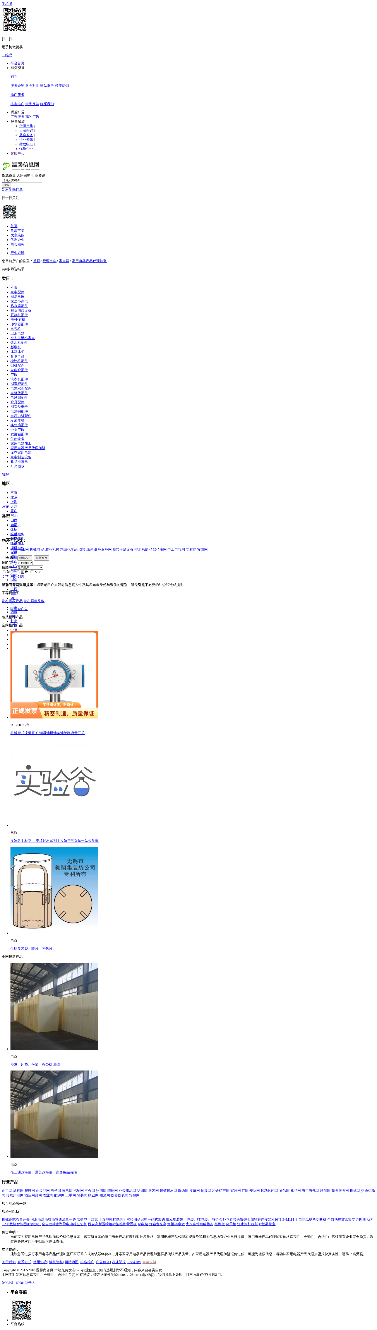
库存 (13, 552)
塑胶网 (191, 549)
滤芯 (82, 549)
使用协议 (40, 1262)
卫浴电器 (17, 333)
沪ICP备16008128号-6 (18, 1283)
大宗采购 (26, 130)
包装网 (82, 1195)
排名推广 (17, 104)
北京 (13, 497)
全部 (13, 525)
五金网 (90, 1191)
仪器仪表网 (158, 549)
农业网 (48, 1195)
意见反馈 (32, 104)
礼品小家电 (19, 462)
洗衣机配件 (19, 379)
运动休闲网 (269, 1191)
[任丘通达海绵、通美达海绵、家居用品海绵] (54, 1156)
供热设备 (17, 439)
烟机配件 (17, 365)
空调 (13, 374)
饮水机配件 (19, 342)
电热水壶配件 (20, 388)
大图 (13, 577)
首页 (13, 226)
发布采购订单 (12, 190)
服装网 (153, 1191)
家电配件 (17, 292)
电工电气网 (176, 549)
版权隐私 (56, 1262)
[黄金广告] (188, 609)
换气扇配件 (19, 425)
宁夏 (13, 630)
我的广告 (32, 117)
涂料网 (18, 1191)
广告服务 (17, 117)
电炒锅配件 (19, 411)
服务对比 (32, 86)
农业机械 (52, 549)
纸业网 (93, 1195)
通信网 (284, 1191)
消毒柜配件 (19, 384)
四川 (13, 598)
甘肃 (13, 621)
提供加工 (17, 543)
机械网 (35, 549)
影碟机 (15, 347)
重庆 (13, 511)
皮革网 (194, 1191)
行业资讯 (26, 139)
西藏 (13, 612)
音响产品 (17, 356)
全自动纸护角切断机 (310, 1219)
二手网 (70, 1195)
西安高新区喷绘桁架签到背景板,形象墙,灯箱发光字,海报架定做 (136, 1224)
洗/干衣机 (17, 319)
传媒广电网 (15, 1195)
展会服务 (26, 135)
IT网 (245, 1191)
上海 (13, 502)
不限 (13, 287)
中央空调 (17, 429)
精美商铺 (62, 86)
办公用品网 (127, 1191)
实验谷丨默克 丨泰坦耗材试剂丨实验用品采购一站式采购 (54, 841)
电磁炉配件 (19, 370)
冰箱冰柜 (17, 352)
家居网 (235, 1191)
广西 (13, 589)
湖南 (13, 580)
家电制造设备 (20, 457)
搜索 (6, 185)
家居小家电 (19, 301)
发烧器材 (17, 420)
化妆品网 (43, 1191)
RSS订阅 (134, 1262)
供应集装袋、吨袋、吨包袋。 (33, 948)
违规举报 (119, 1262)
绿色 (89, 549)
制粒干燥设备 (123, 549)
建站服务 (47, 86)
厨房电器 (17, 297)
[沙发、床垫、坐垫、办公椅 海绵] (54, 1049)
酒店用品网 (33, 1195)
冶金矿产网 (221, 1191)
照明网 (101, 1191)
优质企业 (26, 149)
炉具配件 (17, 402)
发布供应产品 (12, 601)
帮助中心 (26, 144)
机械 (13, 549)
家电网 (64, 261)
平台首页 (17, 63)
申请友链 (149, 1262)
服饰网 (183, 1191)
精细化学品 (69, 549)
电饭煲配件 (19, 393)
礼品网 (295, 1191)
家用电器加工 (20, 443)
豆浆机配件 (19, 315)
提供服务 (17, 534)
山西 (13, 520)
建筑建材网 (168, 1191)
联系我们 (47, 104)
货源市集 (26, 126)
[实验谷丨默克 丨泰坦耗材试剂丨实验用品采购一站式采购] (54, 825)
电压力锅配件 (20, 416)
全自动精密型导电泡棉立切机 (64, 1224)
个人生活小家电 (22, 338)
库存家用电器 (20, 452)
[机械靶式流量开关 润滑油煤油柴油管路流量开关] (54, 717)
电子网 (56, 1191)
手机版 (7, 4)
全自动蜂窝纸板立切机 (344, 1219)
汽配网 (78, 1191)
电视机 (15, 329)
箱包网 (134, 1195)
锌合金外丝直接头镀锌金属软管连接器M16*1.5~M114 (253, 1219)
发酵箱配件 (19, 434)
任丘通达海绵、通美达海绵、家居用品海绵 (43, 1172)
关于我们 (9, 1262)
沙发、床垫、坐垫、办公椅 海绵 (35, 1064)
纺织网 (142, 1191)
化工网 (23, 549)
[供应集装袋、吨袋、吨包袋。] (54, 933)
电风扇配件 (19, 397)
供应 (13, 529)
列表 (20, 577)
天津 (13, 506)
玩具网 (206, 1191)
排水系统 (141, 549)
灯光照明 (17, 466)
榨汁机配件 (19, 361)
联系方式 (24, 1262)
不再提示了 (10, 593)
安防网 (202, 549)
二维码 (7, 55)
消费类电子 (19, 407)
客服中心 (17, 153)
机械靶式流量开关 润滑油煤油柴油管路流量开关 (47, 733)
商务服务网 (103, 549)
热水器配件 (19, 306)
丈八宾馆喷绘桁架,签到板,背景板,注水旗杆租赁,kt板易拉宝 (231, 1224)
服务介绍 (17, 86)
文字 (5, 577)
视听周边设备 (20, 310)
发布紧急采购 (34, 601)
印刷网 (112, 1191)
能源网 (59, 1195)
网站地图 (72, 1262)
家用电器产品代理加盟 (89, 261)
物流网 (104, 1195)
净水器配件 (19, 324)
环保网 (325, 1191)
